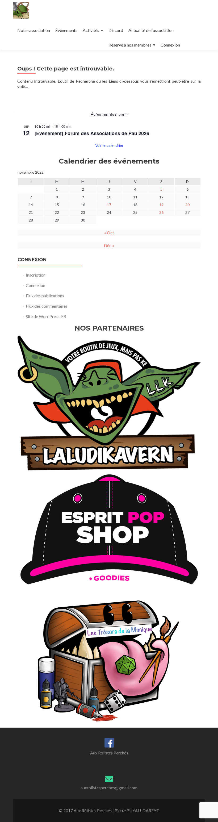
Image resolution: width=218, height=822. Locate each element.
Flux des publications (45, 295)
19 (161, 204)
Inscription (35, 274)
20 (187, 204)
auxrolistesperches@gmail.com (109, 787)
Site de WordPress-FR (46, 316)
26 (161, 212)
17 (109, 204)
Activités (91, 30)
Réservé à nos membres (129, 44)
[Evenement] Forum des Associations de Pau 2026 (92, 133)
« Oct (109, 232)
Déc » (109, 245)
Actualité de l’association (151, 30)
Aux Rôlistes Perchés (109, 752)
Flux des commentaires (47, 305)
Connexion (170, 44)
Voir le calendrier (109, 145)
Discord (115, 30)
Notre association (33, 30)
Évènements (66, 30)
